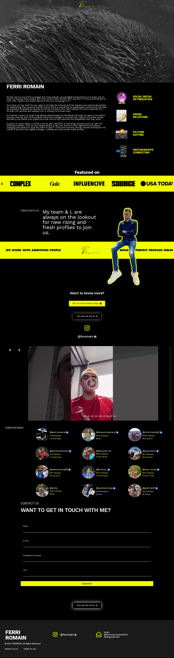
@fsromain (86, 336)
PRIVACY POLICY (11, 649)
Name (25, 526)
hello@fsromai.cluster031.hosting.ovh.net (116, 634)
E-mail (26, 541)
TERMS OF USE (29, 649)
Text (25, 570)
